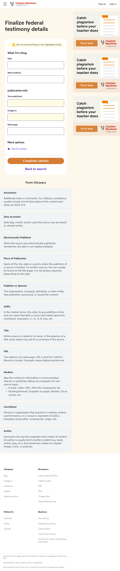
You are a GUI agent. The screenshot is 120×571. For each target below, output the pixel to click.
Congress (12, 111)
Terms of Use (43, 518)
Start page (13, 125)
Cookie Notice (44, 529)
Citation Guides (44, 481)
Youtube (7, 529)
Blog (6, 476)
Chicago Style (44, 496)
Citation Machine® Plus (48, 476)
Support (7, 491)
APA (40, 486)
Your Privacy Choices (47, 534)
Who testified (14, 73)
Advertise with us (11, 496)
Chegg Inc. (8, 481)
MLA (40, 491)
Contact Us (8, 486)
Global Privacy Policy (47, 524)
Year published (15, 96)
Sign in (113, 4)
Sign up (102, 4)
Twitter (7, 524)
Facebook (8, 518)
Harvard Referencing (47, 502)
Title (10, 59)
